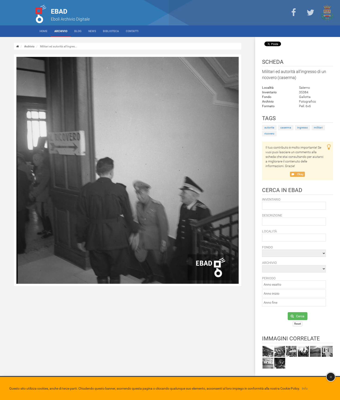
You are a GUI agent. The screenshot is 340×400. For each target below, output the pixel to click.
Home (43, 31)
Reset (297, 323)
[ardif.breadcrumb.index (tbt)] (17, 46)
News (92, 31)
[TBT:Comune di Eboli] (327, 13)
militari (318, 127)
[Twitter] (310, 13)
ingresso (302, 127)
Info (305, 388)
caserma (285, 127)
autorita (269, 127)
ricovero (269, 133)
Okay (300, 174)
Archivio (60, 31)
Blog (77, 31)
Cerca (300, 316)
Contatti (132, 31)
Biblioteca (111, 31)
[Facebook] (293, 13)
